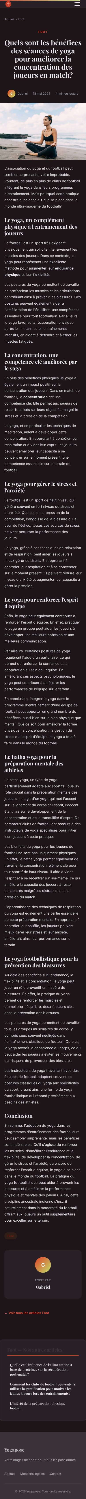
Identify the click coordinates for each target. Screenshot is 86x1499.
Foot (21, 19)
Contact (55, 1473)
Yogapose (14, 1450)
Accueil (9, 19)
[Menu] (77, 3)
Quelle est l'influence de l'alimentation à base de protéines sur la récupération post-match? (41, 1369)
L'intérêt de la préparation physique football (37, 1405)
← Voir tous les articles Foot (26, 1313)
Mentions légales (32, 1473)
